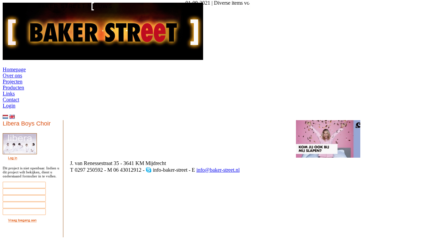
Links (9, 93)
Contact (11, 99)
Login (9, 105)
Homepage (14, 69)
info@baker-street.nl (218, 170)
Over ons (12, 75)
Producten (13, 87)
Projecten (12, 81)
